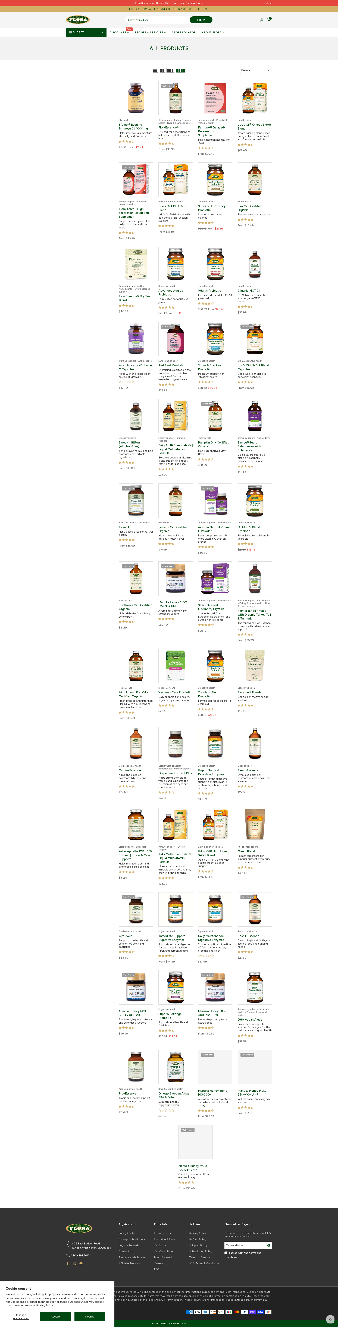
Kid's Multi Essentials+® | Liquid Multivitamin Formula (175, 858)
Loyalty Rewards (129, 1245)
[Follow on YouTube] (81, 1263)
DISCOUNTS (121, 32)
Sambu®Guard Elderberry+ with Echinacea (249, 446)
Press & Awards (163, 1257)
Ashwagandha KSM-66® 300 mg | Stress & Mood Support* (135, 855)
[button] (169, 1323)
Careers (159, 1263)
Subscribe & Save (164, 1239)
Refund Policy (197, 1239)
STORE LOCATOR (184, 32)
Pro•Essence (128, 1093)
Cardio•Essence (130, 770)
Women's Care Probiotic (175, 692)
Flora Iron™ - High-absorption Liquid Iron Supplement (134, 212)
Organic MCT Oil (249, 290)
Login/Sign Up (127, 1233)
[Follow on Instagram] (74, 1263)
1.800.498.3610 (80, 1255)
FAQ (156, 1269)
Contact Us (126, 1251)
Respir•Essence (248, 936)
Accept (55, 1316)
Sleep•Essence (248, 770)
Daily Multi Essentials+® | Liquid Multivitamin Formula (175, 449)
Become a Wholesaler (132, 1257)
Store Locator (162, 1233)
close (71, 3)
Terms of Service (199, 1257)
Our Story (160, 1245)
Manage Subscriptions (132, 1239)
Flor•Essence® (168, 127)
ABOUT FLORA (212, 32)
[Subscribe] (268, 1245)
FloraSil (124, 527)
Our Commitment (165, 1251)
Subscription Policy (200, 1251)
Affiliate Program (129, 1263)
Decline (90, 1316)
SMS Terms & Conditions (204, 1263)
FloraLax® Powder (250, 692)
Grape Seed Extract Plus (175, 773)
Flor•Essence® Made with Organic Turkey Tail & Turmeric (254, 614)
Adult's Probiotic (209, 290)
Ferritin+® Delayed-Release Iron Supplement (211, 131)
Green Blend (246, 851)
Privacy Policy (45, 1305)
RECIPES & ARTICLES (149, 32)
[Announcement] (169, 3)
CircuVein (125, 936)
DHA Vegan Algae (250, 1019)
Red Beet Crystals (170, 365)
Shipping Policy (198, 1245)
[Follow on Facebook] (67, 1263)
